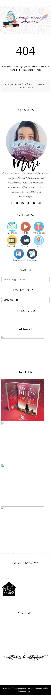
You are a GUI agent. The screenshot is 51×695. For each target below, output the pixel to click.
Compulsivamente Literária (22, 688)
